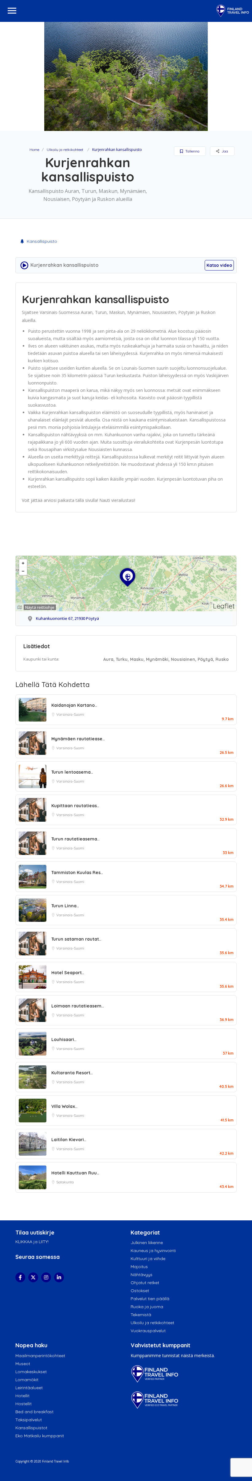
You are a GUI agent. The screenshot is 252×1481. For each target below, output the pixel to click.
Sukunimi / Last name (76, 127)
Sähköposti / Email (74, 154)
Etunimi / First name (75, 99)
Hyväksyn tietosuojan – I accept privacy (128, 185)
